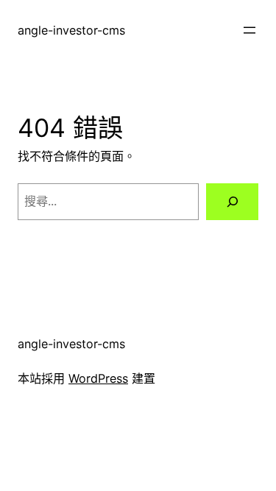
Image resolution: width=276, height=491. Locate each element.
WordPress (98, 378)
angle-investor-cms (71, 30)
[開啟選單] (249, 30)
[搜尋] (232, 201)
